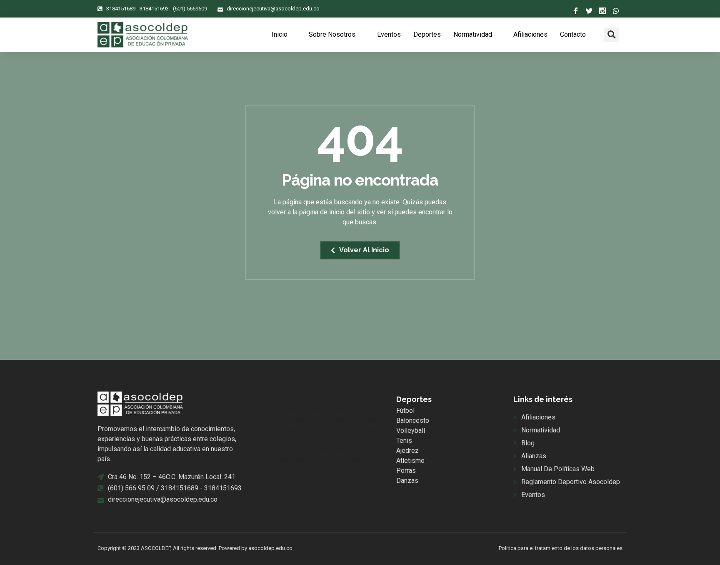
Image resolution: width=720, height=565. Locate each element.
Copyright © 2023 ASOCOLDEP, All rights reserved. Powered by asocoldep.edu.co (195, 548)
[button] (611, 35)
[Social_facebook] (575, 11)
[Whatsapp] (615, 11)
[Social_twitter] (589, 11)
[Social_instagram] (602, 11)
